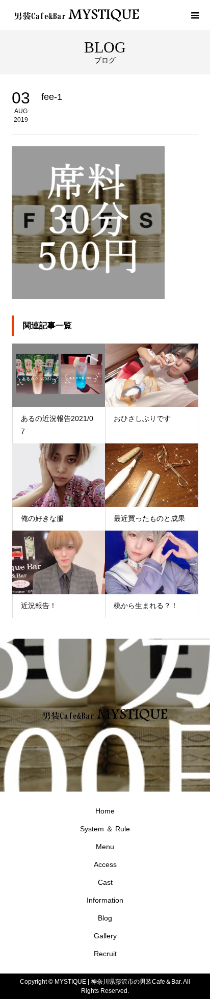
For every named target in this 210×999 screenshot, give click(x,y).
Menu (105, 847)
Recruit (105, 954)
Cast (105, 882)
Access (105, 864)
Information (105, 900)
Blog (105, 918)
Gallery (105, 936)
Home (105, 811)
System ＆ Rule (105, 829)
